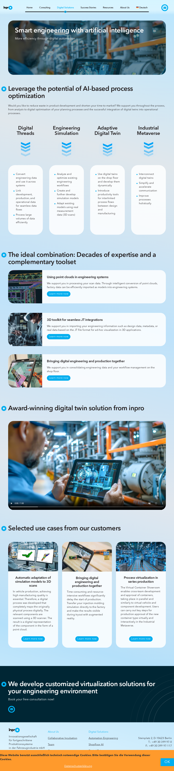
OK (167, 762)
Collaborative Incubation (62, 738)
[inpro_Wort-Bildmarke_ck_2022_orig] (6, 7)
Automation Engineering (103, 738)
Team (51, 744)
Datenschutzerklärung (78, 766)
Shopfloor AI (96, 744)
